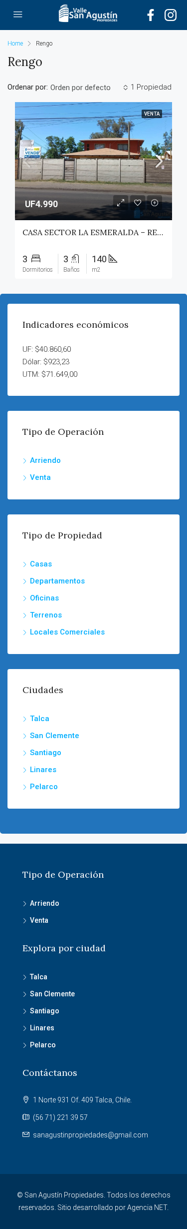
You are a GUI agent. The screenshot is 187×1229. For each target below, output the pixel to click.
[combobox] (89, 87)
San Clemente (54, 735)
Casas (41, 563)
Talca (39, 718)
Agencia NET (147, 1207)
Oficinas (44, 597)
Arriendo (45, 460)
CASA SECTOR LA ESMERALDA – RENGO (99, 232)
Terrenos (46, 615)
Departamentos (57, 580)
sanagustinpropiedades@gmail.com (90, 1135)
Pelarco (44, 786)
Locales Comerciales (67, 632)
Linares (43, 769)
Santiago (45, 752)
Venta (40, 477)
